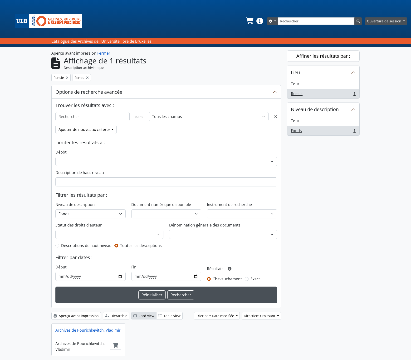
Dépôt (61, 152)
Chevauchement (227, 279)
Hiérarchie (118, 316)
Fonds (323, 131)
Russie (323, 94)
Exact (255, 279)
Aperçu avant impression (78, 316)
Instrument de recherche (229, 204)
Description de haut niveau (79, 172)
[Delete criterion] (275, 116)
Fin (134, 267)
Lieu (295, 72)
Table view (172, 316)
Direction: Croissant (260, 316)
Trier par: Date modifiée (215, 316)
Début (61, 267)
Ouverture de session (384, 21)
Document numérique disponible (161, 204)
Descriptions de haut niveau (86, 245)
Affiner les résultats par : (323, 56)
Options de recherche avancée (88, 92)
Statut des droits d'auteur (78, 225)
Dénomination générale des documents (204, 225)
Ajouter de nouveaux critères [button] (85, 129)
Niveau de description (75, 204)
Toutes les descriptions (141, 245)
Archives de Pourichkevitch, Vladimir (88, 330)
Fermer (103, 53)
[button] (249, 21)
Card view (146, 316)
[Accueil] (50, 21)
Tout (295, 84)
